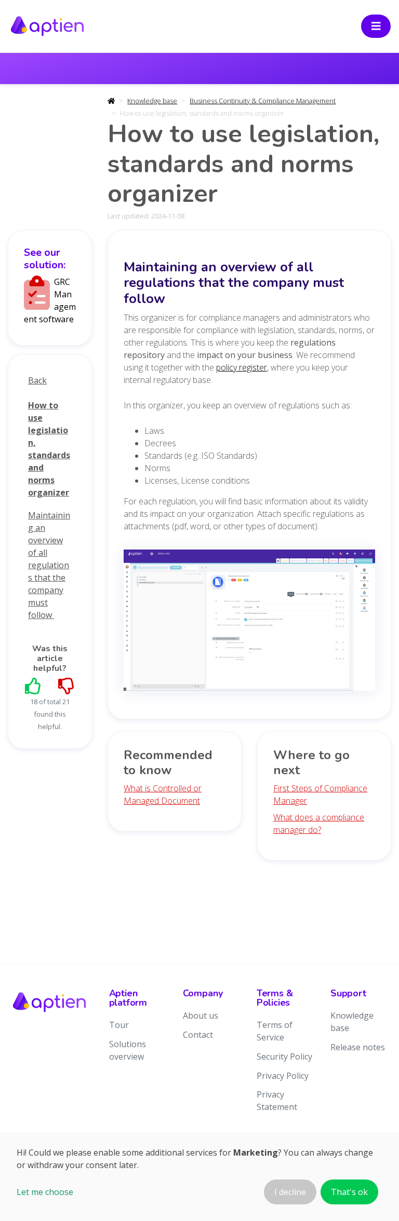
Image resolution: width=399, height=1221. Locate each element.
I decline (290, 1192)
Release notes (357, 1047)
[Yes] (33, 686)
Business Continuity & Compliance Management (263, 100)
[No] (66, 686)
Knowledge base (152, 100)
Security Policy (284, 1056)
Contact (198, 1034)
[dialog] (199, 1176)
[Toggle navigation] (376, 26)
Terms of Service (274, 1031)
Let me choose (45, 1192)
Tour (119, 1025)
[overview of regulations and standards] (249, 623)
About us (200, 1015)
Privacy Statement (277, 1101)
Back (37, 380)
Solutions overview (127, 1050)
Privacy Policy (283, 1075)
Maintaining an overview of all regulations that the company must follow (49, 565)
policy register (241, 367)
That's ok (349, 1192)
